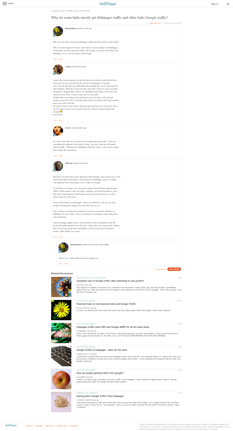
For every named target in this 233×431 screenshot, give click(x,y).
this (107, 245)
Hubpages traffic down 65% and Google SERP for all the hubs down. (113, 327)
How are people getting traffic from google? (100, 373)
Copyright (38, 426)
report (61, 59)
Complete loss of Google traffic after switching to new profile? (110, 281)
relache (68, 128)
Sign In (214, 4)
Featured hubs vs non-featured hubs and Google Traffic (106, 304)
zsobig (67, 67)
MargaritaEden (70, 28)
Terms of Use (50, 426)
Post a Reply (174, 269)
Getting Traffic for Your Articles (91, 278)
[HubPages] (108, 4)
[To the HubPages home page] (11, 425)
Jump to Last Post (155, 23)
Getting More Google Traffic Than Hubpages (100, 396)
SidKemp (68, 163)
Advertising (74, 426)
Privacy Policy (62, 426)
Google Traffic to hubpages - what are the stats (102, 350)
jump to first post (161, 269)
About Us (29, 426)
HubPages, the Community (87, 393)
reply (55, 59)
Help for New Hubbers (86, 301)
